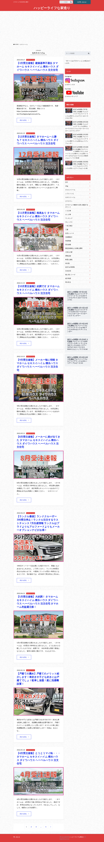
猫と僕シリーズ (70, 274)
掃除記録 (68, 256)
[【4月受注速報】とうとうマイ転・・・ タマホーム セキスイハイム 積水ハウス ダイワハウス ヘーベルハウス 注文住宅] (39, 794)
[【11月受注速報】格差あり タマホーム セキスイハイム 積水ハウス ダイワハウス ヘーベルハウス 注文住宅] (39, 250)
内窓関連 (68, 241)
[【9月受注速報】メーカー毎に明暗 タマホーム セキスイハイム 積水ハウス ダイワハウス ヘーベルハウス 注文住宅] (39, 401)
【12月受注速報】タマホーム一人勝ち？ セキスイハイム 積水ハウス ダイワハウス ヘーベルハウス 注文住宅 (38, 140)
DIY (66, 182)
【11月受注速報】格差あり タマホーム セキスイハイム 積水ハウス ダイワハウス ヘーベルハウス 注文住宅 (38, 216)
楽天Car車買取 (70, 267)
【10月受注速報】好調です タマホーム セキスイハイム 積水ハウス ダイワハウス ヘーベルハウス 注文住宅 (38, 289)
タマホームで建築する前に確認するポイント (76, 206)
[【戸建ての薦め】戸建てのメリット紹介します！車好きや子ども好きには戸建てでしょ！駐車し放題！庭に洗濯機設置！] (39, 714)
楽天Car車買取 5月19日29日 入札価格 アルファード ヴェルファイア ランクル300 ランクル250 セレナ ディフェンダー (76, 139)
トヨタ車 (68, 211)
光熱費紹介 (68, 237)
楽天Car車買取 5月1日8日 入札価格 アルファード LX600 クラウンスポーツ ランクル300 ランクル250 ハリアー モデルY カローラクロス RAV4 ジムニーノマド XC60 (76, 152)
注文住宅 (68, 271)
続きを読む (23, 120)
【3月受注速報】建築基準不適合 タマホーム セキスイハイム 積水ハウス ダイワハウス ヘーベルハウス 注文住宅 (38, 66)
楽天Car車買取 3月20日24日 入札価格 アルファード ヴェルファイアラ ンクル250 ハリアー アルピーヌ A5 (76, 165)
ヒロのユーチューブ (71, 96)
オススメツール (70, 190)
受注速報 (68, 244)
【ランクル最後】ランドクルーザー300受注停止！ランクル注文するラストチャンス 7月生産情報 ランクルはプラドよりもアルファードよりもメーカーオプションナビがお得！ (38, 523)
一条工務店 (68, 226)
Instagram (68, 76)
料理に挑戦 (68, 259)
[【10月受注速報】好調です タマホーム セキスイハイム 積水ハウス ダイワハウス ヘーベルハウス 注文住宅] (39, 324)
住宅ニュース (69, 233)
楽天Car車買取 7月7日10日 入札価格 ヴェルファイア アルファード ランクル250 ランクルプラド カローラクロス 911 (76, 114)
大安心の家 (68, 252)
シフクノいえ (69, 193)
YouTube (68, 89)
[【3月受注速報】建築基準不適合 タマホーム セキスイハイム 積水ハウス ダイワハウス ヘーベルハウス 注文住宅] (39, 100)
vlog (66, 186)
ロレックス (68, 222)
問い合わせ (82, 2)
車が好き (68, 282)
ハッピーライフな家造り (52, 8)
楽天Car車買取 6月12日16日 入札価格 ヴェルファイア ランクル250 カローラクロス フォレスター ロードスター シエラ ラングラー (77, 126)
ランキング (68, 218)
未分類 (67, 263)
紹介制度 (68, 278)
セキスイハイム (70, 197)
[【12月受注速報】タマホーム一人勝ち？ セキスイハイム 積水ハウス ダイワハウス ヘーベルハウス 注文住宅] (39, 174)
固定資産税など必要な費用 (73, 248)
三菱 (66, 229)
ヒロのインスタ (70, 84)
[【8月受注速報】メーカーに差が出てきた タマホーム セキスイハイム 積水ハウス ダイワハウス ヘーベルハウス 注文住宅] (39, 478)
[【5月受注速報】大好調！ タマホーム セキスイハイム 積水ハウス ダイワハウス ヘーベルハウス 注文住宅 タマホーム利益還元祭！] (39, 637)
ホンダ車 (68, 214)
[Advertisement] (52, 26)
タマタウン (68, 201)
